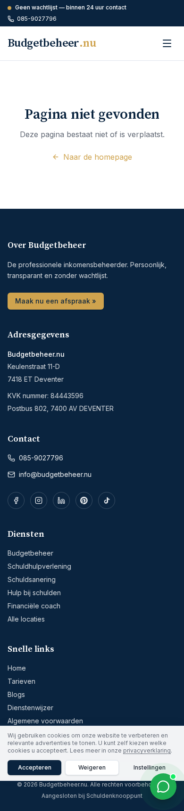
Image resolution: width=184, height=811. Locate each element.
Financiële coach (34, 606)
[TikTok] (106, 500)
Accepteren (34, 767)
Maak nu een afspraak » (55, 301)
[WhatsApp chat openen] (163, 786)
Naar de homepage (97, 157)
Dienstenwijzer (30, 708)
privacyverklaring (147, 750)
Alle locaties (26, 619)
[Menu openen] (167, 43)
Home (17, 668)
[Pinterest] (83, 500)
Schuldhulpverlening (39, 566)
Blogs (16, 694)
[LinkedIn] (61, 500)
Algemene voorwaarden (45, 721)
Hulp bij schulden (34, 593)
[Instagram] (38, 500)
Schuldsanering (32, 579)
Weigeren (92, 767)
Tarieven (21, 681)
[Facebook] (16, 500)
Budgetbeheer (30, 553)
